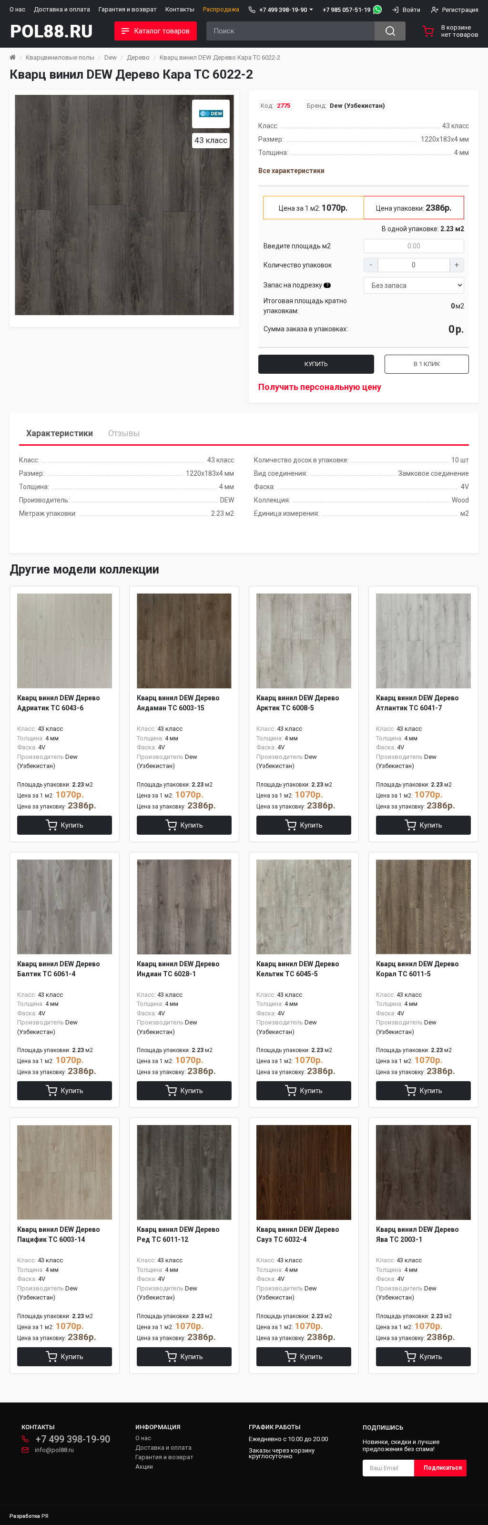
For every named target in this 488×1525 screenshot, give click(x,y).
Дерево (138, 57)
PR (45, 1516)
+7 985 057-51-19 (346, 10)
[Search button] (390, 31)
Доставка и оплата (62, 9)
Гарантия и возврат (128, 9)
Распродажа (221, 9)
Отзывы (124, 433)
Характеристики (59, 433)
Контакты (179, 9)
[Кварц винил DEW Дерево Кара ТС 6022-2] (124, 205)
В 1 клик (427, 364)
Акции (144, 1466)
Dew (110, 57)
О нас (17, 9)
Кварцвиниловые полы (60, 57)
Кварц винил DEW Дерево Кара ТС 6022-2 (220, 57)
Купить (316, 364)
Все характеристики (291, 170)
